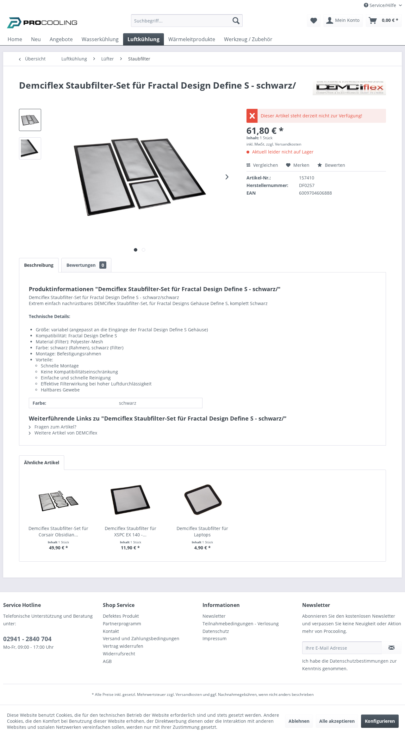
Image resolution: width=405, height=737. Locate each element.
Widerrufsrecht (119, 654)
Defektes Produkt (121, 616)
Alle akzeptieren (337, 721)
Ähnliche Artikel (41, 462)
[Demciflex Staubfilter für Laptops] (202, 500)
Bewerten (334, 165)
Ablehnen (299, 721)
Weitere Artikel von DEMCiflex (65, 433)
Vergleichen (265, 165)
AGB (107, 661)
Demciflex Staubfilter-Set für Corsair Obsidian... (58, 531)
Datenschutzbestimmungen (359, 661)
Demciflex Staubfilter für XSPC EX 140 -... (130, 531)
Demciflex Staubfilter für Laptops (202, 531)
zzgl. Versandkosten (283, 144)
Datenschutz (215, 631)
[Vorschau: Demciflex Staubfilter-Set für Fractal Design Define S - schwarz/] (30, 120)
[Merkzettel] (314, 20)
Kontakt (111, 631)
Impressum (214, 638)
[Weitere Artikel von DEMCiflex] (349, 91)
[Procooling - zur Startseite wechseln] (42, 22)
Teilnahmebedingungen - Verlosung (240, 624)
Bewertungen (85, 265)
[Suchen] (236, 20)
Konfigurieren (380, 721)
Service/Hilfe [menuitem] (382, 5)
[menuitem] (187, 23)
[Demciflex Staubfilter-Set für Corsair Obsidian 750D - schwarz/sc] (58, 500)
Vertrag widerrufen (123, 646)
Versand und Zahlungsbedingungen (141, 638)
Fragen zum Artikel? (54, 427)
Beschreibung (38, 265)
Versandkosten (189, 694)
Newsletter (214, 616)
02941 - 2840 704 (27, 639)
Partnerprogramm (122, 624)
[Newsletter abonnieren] (392, 647)
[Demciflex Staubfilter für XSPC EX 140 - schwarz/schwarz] (130, 500)
